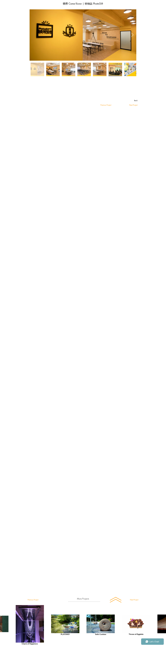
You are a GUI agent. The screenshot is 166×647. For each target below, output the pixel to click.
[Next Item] (132, 35)
